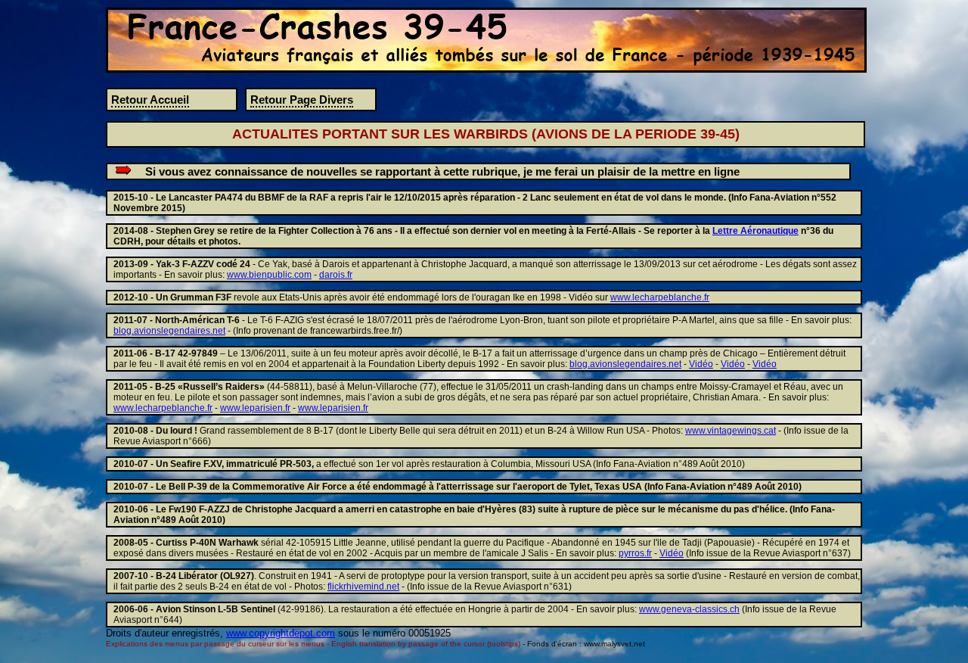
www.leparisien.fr (255, 408)
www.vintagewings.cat (730, 430)
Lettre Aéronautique (755, 231)
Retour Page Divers (301, 99)
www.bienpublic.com (269, 274)
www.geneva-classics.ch (689, 609)
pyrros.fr (635, 553)
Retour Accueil (150, 99)
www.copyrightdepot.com (280, 633)
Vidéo (701, 364)
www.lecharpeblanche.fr (659, 297)
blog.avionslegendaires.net (169, 330)
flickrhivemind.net (363, 586)
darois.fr (335, 274)
